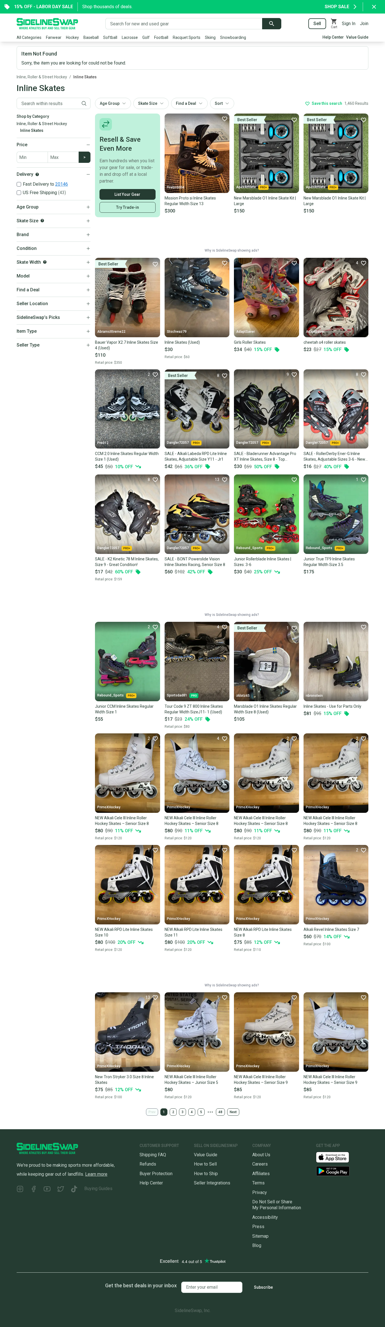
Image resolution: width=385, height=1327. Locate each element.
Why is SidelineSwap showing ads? (232, 250)
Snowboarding (233, 37)
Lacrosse (130, 37)
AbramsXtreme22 (111, 332)
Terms (258, 1183)
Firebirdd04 (175, 187)
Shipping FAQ (153, 1154)
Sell (317, 23)
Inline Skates (85, 77)
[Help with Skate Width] (45, 262)
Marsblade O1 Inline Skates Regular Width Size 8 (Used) (265, 709)
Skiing (210, 37)
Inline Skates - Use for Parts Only (332, 706)
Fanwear (53, 37)
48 (220, 1112)
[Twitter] (60, 1190)
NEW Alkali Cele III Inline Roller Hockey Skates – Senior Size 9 (261, 1080)
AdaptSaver (245, 332)
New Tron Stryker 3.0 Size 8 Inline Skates (124, 1080)
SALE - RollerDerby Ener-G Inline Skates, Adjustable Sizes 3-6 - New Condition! (334, 456)
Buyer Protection (156, 1173)
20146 (61, 184)
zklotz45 (243, 696)
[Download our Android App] (342, 1171)
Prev (152, 1112)
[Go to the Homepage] (47, 23)
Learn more (96, 1174)
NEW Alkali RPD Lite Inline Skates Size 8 (263, 932)
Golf (146, 37)
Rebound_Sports (249, 548)
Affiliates (261, 1173)
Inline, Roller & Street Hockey (42, 77)
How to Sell (205, 1164)
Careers (260, 1164)
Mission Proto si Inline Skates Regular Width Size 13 (190, 201)
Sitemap (260, 1236)
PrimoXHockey (108, 807)
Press (258, 1226)
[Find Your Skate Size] (42, 220)
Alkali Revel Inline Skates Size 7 (331, 929)
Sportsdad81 (177, 695)
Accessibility (265, 1217)
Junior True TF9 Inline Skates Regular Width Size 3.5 (329, 562)
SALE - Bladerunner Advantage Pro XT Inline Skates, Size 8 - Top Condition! (265, 456)
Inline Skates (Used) (182, 342)
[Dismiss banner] (374, 6)
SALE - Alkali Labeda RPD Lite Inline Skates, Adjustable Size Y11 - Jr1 (196, 456)
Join (364, 23)
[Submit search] (271, 23)
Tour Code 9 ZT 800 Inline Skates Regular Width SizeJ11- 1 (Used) (194, 709)
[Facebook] (33, 1190)
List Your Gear (127, 194)
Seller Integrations (212, 1183)
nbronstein (314, 696)
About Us (261, 1154)
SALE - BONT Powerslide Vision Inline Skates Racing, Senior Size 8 (195, 562)
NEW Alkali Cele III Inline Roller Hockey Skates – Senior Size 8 (122, 821)
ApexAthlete (246, 187)
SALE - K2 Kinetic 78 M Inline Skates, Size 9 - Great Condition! (127, 562)
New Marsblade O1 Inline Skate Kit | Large (265, 201)
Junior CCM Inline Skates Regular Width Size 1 (124, 709)
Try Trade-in (127, 207)
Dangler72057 (178, 443)
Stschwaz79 (177, 332)
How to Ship (206, 1173)
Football (161, 37)
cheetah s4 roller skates (325, 342)
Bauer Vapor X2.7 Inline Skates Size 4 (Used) (126, 345)
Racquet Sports (186, 37)
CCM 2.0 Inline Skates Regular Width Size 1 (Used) (127, 456)
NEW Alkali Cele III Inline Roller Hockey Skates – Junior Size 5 (191, 1080)
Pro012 (103, 443)
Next (233, 1112)
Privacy (259, 1192)
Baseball (91, 37)
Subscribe (263, 1287)
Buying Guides (98, 1188)
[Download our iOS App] (337, 1157)
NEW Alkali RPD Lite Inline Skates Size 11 (193, 932)
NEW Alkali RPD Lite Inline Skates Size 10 (124, 932)
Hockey (72, 37)
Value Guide (357, 37)
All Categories (29, 37)
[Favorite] (224, 119)
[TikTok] (74, 1190)
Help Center (333, 37)
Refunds (148, 1164)
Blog (256, 1245)
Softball (110, 37)
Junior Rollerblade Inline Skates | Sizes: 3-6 (262, 562)
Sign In (348, 23)
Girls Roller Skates (250, 342)
